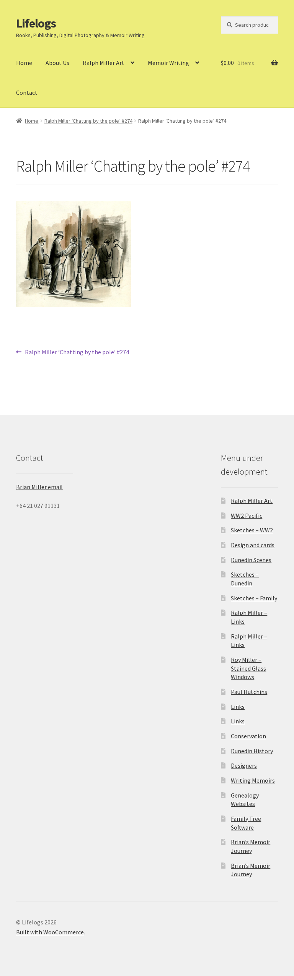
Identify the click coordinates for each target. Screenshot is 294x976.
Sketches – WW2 (252, 530)
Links (238, 706)
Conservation (248, 736)
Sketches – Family (254, 598)
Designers (244, 765)
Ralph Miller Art (103, 62)
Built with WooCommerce (50, 932)
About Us (57, 62)
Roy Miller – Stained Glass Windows (248, 668)
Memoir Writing (168, 62)
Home (24, 62)
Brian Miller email (39, 487)
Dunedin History (252, 751)
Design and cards (252, 545)
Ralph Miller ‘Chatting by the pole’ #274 (88, 120)
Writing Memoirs (253, 780)
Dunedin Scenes (251, 560)
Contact (27, 92)
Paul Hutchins (249, 692)
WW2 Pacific (246, 515)
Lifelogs (36, 23)
